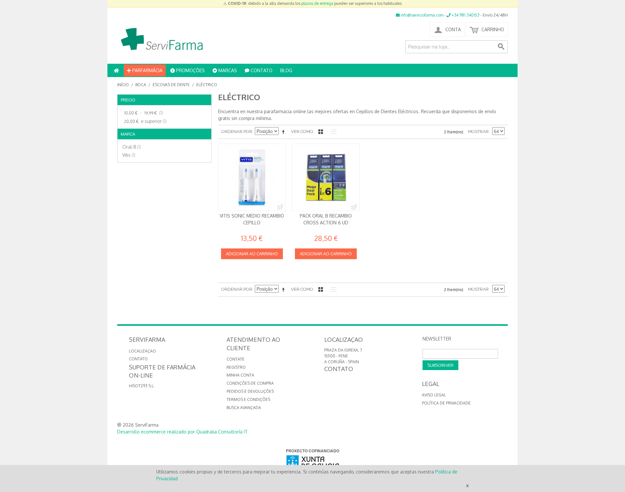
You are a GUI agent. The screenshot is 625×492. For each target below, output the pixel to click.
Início (123, 84)
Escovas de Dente (171, 84)
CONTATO (260, 70)
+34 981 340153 (465, 15)
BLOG (286, 70)
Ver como (302, 131)
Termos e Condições (248, 399)
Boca (140, 84)
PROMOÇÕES (190, 70)
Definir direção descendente (284, 132)
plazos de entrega (317, 3)
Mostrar (478, 131)
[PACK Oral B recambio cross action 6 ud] (326, 177)
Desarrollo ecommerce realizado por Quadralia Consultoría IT (182, 431)
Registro (236, 367)
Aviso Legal (434, 394)
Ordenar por (236, 131)
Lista (332, 132)
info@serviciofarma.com (421, 15)
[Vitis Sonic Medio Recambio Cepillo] (252, 177)
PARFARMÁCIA (146, 70)
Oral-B (131, 147)
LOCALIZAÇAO (142, 351)
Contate (235, 359)
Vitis (128, 155)
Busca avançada (244, 407)
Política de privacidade (446, 403)
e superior (145, 121)
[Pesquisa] (501, 46)
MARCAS (227, 70)
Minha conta (240, 375)
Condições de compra (250, 383)
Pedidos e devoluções (250, 391)
